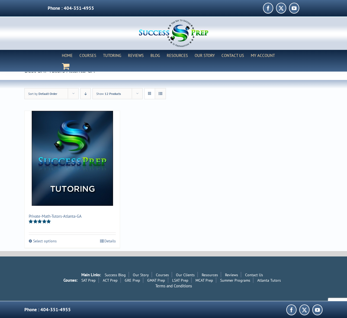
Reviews (231, 275)
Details (110, 241)
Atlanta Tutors (269, 280)
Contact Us (254, 275)
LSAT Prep (180, 280)
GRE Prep (132, 280)
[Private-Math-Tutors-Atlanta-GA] (72, 158)
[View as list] (160, 93)
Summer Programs (235, 280)
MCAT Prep (204, 280)
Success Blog (115, 275)
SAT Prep (88, 280)
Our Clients (185, 275)
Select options (45, 241)
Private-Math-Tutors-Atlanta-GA (55, 216)
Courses (162, 275)
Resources (210, 275)
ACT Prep (110, 280)
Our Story (141, 275)
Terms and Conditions (173, 285)
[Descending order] (85, 93)
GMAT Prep (156, 280)
